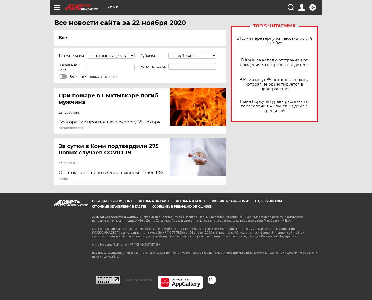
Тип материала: (72, 56)
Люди (63, 179)
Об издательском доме (112, 201)
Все (63, 37)
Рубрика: (148, 56)
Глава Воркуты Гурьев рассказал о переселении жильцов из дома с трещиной (274, 106)
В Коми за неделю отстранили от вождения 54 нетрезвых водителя (274, 62)
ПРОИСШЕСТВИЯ (71, 128)
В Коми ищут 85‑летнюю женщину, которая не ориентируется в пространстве (274, 84)
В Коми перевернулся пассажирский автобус (274, 40)
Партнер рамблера (139, 280)
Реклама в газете (191, 201)
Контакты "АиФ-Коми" (230, 201)
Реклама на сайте (154, 201)
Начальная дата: (68, 67)
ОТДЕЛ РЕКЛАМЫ (268, 201)
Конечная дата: (153, 66)
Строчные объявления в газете (119, 206)
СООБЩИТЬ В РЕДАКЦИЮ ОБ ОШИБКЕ (182, 206)
